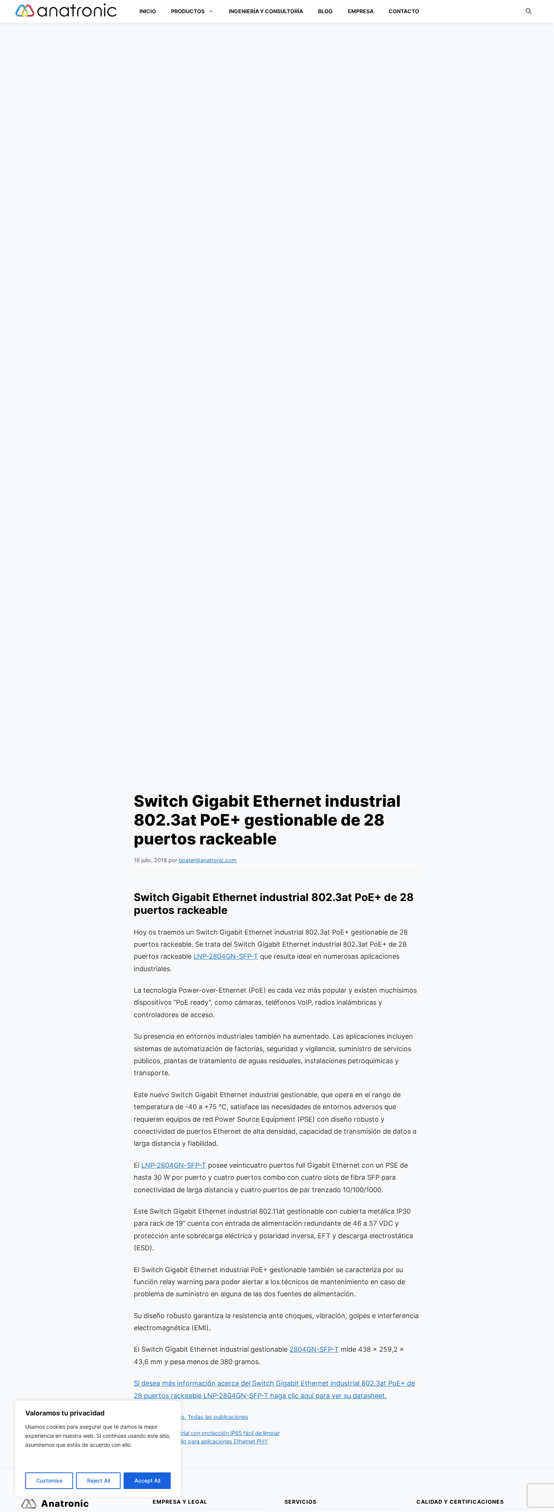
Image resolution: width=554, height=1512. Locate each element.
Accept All (147, 1480)
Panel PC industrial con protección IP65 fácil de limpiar (211, 1433)
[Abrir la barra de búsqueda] (528, 11)
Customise (49, 1480)
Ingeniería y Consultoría (266, 11)
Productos (188, 11)
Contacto (404, 11)
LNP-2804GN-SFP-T (225, 956)
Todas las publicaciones (218, 1417)
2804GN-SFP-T (314, 1349)
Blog (325, 11)
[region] (98, 1449)
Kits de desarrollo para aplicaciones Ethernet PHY (205, 1441)
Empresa (360, 11)
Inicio (147, 11)
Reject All (98, 1480)
